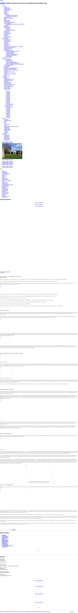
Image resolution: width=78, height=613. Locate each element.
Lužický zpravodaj (7, 88)
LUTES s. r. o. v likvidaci (8, 18)
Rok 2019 (8, 99)
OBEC (3, 5)
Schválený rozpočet (10, 53)
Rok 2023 (8, 95)
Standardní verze (30, 611)
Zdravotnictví (6, 37)
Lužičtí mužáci (7, 128)
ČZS (5, 123)
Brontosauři (6, 119)
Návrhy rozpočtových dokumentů (12, 51)
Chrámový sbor (7, 124)
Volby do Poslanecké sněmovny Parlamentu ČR (15, 64)
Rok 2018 (8, 100)
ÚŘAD (3, 58)
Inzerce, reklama (7, 83)
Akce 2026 (6, 81)
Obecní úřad (6, 135)
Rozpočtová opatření (10, 52)
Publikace (6, 26)
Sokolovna (6, 34)
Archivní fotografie (9, 104)
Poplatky (6, 72)
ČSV (5, 122)
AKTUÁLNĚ (4, 76)
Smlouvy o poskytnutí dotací (11, 62)
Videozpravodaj (7, 105)
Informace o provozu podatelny (10, 68)
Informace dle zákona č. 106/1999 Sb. (11, 69)
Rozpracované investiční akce (12, 15)
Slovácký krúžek (7, 130)
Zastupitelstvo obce (8, 39)
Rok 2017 (8, 116)
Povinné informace (7, 23)
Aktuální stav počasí (8, 82)
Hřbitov (5, 13)
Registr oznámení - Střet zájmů (10, 73)
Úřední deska (8, 60)
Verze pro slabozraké (17, 611)
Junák (5, 125)
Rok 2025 (8, 93)
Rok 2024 (8, 94)
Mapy (5, 19)
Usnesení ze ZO (7, 40)
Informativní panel (9, 61)
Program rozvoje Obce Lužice (9, 47)
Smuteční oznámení (8, 85)
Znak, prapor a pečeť (8, 9)
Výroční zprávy (7, 75)
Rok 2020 (8, 98)
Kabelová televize (7, 17)
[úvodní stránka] (7, 141)
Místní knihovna (7, 20)
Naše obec (8, 91)
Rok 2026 (8, 92)
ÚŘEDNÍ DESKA (7, 59)
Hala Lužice (6, 12)
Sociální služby (7, 33)
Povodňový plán (7, 25)
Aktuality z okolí (7, 78)
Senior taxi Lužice (7, 32)
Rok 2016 (8, 117)
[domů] (1, 0)
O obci (5, 6)
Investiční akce (7, 14)
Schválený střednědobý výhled (12, 54)
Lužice (2, 3)
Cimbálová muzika (7, 120)
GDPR (5, 11)
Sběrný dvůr (6, 31)
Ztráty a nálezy (7, 87)
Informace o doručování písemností (10, 67)
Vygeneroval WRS (46, 611)
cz (0, 271)
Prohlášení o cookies (9, 611)
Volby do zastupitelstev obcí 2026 (12, 63)
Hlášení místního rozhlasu (9, 79)
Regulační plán (7, 30)
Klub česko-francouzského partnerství (11, 126)
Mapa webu (2, 611)
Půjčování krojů (7, 27)
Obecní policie (7, 21)
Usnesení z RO (7, 44)
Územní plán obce (7, 36)
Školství (5, 35)
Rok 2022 (8, 96)
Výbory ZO (6, 42)
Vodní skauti (6, 133)
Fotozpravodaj (7, 89)
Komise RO (6, 45)
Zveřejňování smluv (8, 57)
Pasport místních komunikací (9, 22)
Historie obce (6, 7)
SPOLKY (4, 118)
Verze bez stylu (24, 611)
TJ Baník (6, 131)
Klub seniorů (6, 127)
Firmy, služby (6, 10)
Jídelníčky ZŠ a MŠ (8, 80)
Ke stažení (6, 70)
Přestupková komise (8, 48)
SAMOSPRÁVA (5, 38)
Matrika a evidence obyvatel (9, 71)
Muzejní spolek (7, 129)
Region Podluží (5, 189)
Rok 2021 (8, 97)
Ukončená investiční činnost (11, 16)
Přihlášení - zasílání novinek (9, 84)
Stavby (5, 74)
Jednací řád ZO (7, 41)
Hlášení (3, 538)
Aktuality (5, 77)
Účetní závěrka (9, 56)
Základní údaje (7, 8)
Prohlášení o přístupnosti (38, 611)
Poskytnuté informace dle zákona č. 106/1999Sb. (15, 24)
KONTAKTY (4, 134)
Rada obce (6, 43)
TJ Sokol (6, 132)
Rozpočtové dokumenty (8, 50)
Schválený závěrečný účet (11, 55)
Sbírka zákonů (7, 49)
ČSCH (5, 121)
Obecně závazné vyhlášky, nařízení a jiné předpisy (13, 46)
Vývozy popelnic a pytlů (8, 86)
